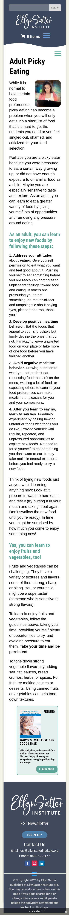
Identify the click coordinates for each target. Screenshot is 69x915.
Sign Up (34, 835)
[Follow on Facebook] (27, 863)
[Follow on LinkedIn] (41, 863)
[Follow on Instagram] (34, 863)
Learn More (47, 769)
